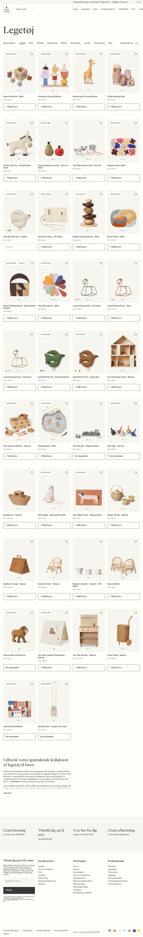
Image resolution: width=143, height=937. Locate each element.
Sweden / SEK (71, 479)
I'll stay (71, 488)
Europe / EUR (71, 466)
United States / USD (71, 470)
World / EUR (71, 461)
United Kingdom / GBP (71, 475)
